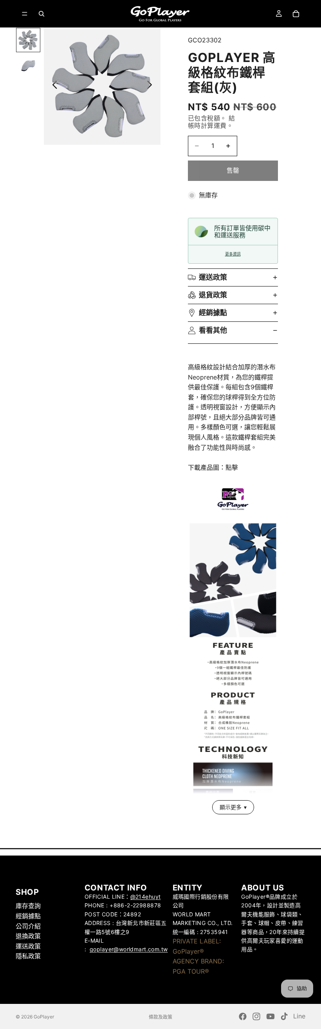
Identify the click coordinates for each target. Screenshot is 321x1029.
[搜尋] (41, 13)
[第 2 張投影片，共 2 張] (28, 66)
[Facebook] (242, 1016)
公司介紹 (28, 926)
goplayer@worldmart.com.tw (129, 949)
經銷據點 (213, 312)
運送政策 (213, 277)
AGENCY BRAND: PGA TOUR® (198, 966)
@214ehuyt (145, 896)
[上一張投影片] (52, 86)
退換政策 (28, 936)
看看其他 (213, 330)
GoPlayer (44, 1017)
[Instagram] (256, 1016)
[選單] (25, 14)
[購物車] (296, 13)
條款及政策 (160, 1017)
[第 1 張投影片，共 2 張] (28, 40)
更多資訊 (233, 254)
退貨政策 (213, 295)
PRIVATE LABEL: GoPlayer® (197, 946)
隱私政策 (28, 956)
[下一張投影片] (151, 86)
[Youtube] (270, 1016)
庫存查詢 (28, 906)
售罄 (233, 170)
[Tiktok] (284, 1016)
